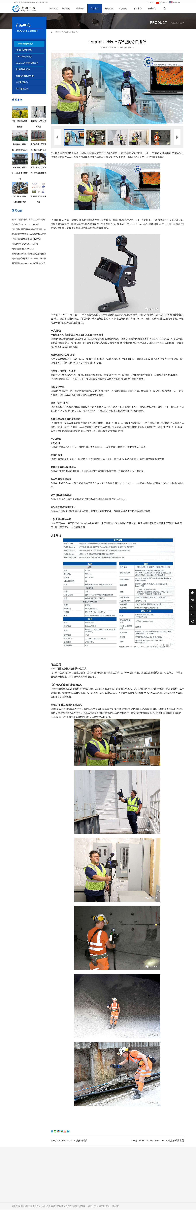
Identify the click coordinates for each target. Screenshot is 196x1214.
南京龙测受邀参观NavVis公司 (25, 244)
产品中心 (95, 8)
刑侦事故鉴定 (44, 1208)
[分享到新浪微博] (65, 1131)
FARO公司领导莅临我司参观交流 (26, 239)
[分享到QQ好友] (58, 1131)
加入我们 (15, 1188)
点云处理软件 (22, 82)
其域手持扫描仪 (23, 69)
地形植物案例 (44, 1192)
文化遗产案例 (44, 1196)
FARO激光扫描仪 (25, 44)
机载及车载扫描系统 (25, 76)
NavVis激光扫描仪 (24, 56)
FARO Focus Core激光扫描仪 (73, 1140)
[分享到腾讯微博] (68, 1131)
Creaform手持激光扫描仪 (27, 63)
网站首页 (54, 8)
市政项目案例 (44, 1188)
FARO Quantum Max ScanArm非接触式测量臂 (161, 1140)
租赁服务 (123, 8)
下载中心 (138, 8)
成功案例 (80, 8)
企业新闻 (97, 1184)
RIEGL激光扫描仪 (24, 50)
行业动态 (97, 1188)
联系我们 (152, 8)
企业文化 (15, 1184)
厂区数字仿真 (44, 1200)
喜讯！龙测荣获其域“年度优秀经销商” (29, 219)
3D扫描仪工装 (22, 89)
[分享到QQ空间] (62, 1131)
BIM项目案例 (44, 1184)
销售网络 (15, 1192)
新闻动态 (109, 8)
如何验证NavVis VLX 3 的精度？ (26, 224)
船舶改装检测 (44, 1204)
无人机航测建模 (45, 1212)
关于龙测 (66, 8)
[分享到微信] (55, 1131)
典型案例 (17, 99)
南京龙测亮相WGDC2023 (23, 249)
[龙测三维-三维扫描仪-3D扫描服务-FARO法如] (22, 8)
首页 (57, 32)
